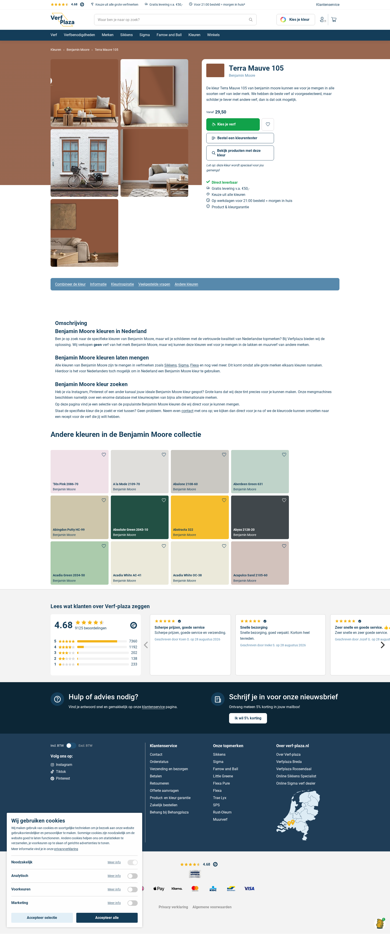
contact (187, 411)
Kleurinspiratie (122, 284)
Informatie (98, 284)
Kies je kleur (299, 19)
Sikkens (170, 365)
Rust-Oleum (222, 812)
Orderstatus (159, 762)
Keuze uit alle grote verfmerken (116, 4)
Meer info (114, 862)
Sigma (183, 365)
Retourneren (159, 783)
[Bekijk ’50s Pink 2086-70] (80, 471)
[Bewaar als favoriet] (268, 124)
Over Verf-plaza (288, 754)
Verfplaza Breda (289, 762)
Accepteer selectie (42, 917)
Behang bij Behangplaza (169, 812)
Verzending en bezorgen (169, 769)
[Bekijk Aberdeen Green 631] (260, 471)
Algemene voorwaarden (212, 907)
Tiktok (61, 771)
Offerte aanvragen (164, 790)
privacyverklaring (66, 849)
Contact (156, 754)
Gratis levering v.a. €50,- (166, 4)
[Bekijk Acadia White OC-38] (200, 563)
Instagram (64, 764)
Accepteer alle (107, 917)
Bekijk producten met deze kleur (239, 152)
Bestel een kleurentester (237, 138)
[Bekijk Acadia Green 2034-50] (80, 563)
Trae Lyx (219, 798)
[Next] (382, 645)
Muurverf (220, 819)
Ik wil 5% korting (248, 718)
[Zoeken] (250, 19)
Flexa (194, 365)
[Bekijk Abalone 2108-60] (200, 471)
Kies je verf (226, 124)
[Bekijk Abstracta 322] (200, 517)
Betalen (156, 776)
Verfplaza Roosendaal (293, 769)
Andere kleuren (186, 284)
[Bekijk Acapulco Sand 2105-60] (260, 563)
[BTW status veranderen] (71, 746)
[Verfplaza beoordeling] (95, 625)
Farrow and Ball (225, 769)
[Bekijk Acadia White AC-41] (140, 563)
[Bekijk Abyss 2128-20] (260, 517)
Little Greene (223, 776)
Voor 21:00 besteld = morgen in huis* (219, 4)
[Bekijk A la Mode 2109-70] (140, 471)
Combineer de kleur (70, 284)
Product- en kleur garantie (170, 798)
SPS (216, 805)
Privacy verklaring (173, 907)
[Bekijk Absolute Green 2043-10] (140, 517)
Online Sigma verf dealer (295, 783)
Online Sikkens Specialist (296, 776)
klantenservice (153, 707)
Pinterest (63, 778)
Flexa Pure (221, 783)
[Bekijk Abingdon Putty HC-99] (80, 517)
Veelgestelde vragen (154, 284)
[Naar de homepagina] (62, 19)
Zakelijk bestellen (163, 805)
